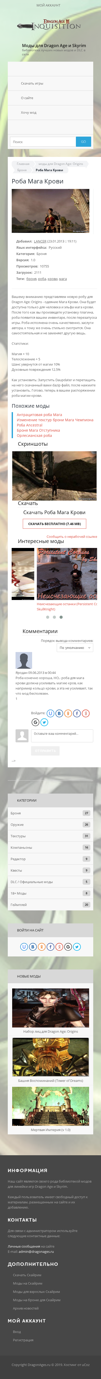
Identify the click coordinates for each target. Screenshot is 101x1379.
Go (83, 141)
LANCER (40, 241)
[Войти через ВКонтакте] (59, 713)
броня (31, 278)
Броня (22, 170)
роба (42, 278)
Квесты (16, 870)
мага (63, 278)
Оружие (17, 824)
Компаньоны (21, 847)
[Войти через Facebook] (77, 713)
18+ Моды (18, 893)
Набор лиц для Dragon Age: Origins (50, 1031)
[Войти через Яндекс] (86, 713)
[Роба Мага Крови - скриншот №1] (54, 476)
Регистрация (23, 1340)
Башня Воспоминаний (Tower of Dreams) (50, 1080)
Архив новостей (25, 1308)
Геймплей (19, 904)
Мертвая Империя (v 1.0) (50, 1129)
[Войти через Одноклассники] (68, 713)
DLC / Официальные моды (32, 881)
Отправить (45, 751)
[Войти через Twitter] (44, 722)
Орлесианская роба (34, 435)
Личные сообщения (24, 1246)
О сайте (27, 97)
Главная (23, 164)
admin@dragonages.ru (36, 1251)
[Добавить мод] (50, 127)
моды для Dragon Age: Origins (61, 164)
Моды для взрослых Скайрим (36, 1291)
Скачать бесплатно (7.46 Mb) (54, 523)
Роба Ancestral (29, 425)
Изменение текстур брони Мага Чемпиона (55, 419)
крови (52, 278)
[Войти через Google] (35, 722)
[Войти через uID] (50, 713)
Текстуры (18, 836)
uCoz (86, 1364)
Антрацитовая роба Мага (39, 414)
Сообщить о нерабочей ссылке (72, 536)
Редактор (18, 859)
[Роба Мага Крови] (50, 231)
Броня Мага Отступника (38, 430)
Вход (17, 1331)
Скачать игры (32, 83)
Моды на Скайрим (27, 1283)
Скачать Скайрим (26, 1275)
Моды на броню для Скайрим (36, 1300)
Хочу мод (28, 112)
